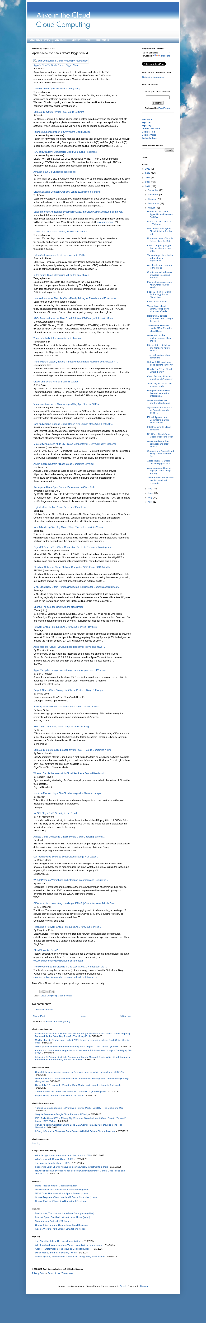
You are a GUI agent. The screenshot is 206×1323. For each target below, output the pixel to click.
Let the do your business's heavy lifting (56, 88)
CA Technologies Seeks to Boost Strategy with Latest (65, 856)
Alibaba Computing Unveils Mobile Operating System (69, 836)
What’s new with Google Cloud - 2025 (54, 1159)
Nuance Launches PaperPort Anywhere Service (61, 131)
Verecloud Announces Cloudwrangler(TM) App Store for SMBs (66, 404)
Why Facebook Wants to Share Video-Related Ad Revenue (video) (69, 1245)
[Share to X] (47, 991)
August (152, 207)
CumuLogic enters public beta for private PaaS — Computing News (72, 749)
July (150, 488)
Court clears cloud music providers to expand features (159, 275)
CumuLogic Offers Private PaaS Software (58, 111)
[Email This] (41, 991)
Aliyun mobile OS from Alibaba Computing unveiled (63, 463)
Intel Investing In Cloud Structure (159, 428)
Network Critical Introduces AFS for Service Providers (65, 626)
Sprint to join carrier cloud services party (160, 384)
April (150, 501)
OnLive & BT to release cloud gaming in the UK (160, 363)
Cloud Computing (49, 996)
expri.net (146, 122)
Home (83, 1016)
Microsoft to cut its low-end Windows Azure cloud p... (159, 348)
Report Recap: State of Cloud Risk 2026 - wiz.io (59, 1095)
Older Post (125, 1016)
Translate (165, 55)
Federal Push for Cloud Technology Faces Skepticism (159, 294)
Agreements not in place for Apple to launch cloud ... (159, 410)
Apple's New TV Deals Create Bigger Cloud (158, 462)
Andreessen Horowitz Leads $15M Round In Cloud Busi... (159, 328)
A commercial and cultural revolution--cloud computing (160, 480)
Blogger (144, 1286)
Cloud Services (65, 996)
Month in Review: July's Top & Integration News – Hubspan (67, 793)
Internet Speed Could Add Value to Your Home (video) (62, 1217)
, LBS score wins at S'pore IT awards (56, 381)
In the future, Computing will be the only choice (61, 275)
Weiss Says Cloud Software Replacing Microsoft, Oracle (158, 309)
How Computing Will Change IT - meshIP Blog (61, 726)
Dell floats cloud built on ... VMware (159, 222)
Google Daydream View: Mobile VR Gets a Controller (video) (66, 1197)
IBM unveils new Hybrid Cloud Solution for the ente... (159, 231)
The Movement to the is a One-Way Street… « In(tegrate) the (70, 966)
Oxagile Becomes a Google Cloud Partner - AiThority (62, 1114)
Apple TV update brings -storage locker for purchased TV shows (71, 670)
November (153, 194)
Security (75, 39)
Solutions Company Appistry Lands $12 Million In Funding (66, 191)
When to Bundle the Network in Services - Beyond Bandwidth (68, 773)
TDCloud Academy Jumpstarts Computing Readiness (65, 151)
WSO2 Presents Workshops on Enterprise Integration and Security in (70, 880)
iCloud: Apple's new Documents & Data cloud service (158, 420)
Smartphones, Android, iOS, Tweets (53, 1221)
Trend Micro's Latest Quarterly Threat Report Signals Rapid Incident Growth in (75, 361)
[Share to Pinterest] (53, 991)
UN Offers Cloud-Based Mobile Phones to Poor (160, 435)
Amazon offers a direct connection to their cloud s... (158, 444)
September (154, 203)
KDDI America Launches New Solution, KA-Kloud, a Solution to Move (74, 318)
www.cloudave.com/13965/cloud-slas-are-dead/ (58, 960)
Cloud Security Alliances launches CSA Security (160, 377)
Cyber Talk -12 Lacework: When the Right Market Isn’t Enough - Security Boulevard (77, 1085)
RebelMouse (102, 39)
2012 (148, 182)
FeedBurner (164, 108)
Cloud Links (61, 39)
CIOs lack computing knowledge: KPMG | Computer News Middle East (74, 903)
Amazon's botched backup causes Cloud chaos (159, 338)
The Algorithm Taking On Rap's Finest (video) (58, 1241)
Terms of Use (54, 1273)
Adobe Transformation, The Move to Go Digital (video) (62, 1248)
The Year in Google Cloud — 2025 (52, 1163)
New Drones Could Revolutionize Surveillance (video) (62, 1189)
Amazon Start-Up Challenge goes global (54, 171)
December (153, 190)
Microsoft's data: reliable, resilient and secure (60, 231)
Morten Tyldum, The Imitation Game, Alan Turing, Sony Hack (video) (70, 1256)
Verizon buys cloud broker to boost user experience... (160, 258)
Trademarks (67, 1273)
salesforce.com (105, 222)
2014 (148, 173)
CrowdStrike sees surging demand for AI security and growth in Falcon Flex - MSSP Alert (80, 1072)
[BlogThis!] (44, 991)
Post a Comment (44, 1009)
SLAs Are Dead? (45, 950)
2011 (148, 186)
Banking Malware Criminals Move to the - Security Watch (66, 706)
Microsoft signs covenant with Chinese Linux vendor (160, 285)
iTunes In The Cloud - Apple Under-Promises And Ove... (160, 214)
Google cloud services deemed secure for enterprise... (158, 393)
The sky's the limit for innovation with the (57, 338)
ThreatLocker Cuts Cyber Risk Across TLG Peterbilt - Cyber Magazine (70, 1091)
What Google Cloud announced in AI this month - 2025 (63, 1155)
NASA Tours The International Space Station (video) (61, 1193)
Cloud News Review (40, 39)
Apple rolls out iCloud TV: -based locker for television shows (69, 646)
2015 (148, 168)
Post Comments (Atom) (58, 1021)
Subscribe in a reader (153, 77)
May (150, 497)
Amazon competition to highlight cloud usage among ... (159, 471)
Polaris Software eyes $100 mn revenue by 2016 (58, 255)
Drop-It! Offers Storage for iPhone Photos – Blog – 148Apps (69, 690)
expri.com (147, 119)
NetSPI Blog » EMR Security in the (55, 813)
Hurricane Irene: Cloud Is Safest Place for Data (160, 239)
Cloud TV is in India (157, 301)
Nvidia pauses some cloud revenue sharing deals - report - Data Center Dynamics (76, 1046)
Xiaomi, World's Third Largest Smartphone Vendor (60, 1229)
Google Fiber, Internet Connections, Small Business (61, 1225)
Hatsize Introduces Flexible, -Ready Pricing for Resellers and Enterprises (74, 298)
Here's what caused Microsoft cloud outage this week (160, 318)
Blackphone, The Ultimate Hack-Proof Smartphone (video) (64, 1213)
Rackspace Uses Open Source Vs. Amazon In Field (64, 487)
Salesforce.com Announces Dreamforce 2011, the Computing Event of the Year (78, 211)
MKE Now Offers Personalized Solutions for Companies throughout (76, 586)
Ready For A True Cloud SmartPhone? (159, 370)
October (152, 199)
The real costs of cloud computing (158, 356)
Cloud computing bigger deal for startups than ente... (159, 248)
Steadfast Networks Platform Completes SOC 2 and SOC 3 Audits (71, 567)
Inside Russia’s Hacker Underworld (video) (56, 1185)
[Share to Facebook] (50, 991)
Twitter (87, 39)
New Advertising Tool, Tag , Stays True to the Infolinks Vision (68, 527)
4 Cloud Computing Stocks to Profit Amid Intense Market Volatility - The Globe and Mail (79, 1108)
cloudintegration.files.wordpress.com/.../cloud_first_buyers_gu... (66, 977)
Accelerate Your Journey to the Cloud (159, 266)
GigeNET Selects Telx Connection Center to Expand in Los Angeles (72, 547)
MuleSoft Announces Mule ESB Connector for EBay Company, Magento (74, 444)
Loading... (37, 1143)
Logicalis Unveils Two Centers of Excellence (60, 507)
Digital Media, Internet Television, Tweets (56, 1252)
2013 (148, 177)
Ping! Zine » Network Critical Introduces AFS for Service (67, 926)
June (151, 493)
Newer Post (39, 1016)
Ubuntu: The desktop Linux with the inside (58, 606)
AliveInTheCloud (151, 128)
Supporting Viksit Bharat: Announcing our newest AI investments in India (71, 1167)
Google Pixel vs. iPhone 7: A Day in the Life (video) (61, 1201)
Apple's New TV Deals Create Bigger (56, 65)
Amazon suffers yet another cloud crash (158, 401)
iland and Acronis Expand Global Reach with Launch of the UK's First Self (73, 424)
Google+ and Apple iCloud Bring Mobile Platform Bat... (160, 454)
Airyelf (123, 1286)
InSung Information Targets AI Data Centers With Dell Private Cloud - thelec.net (75, 1131)
